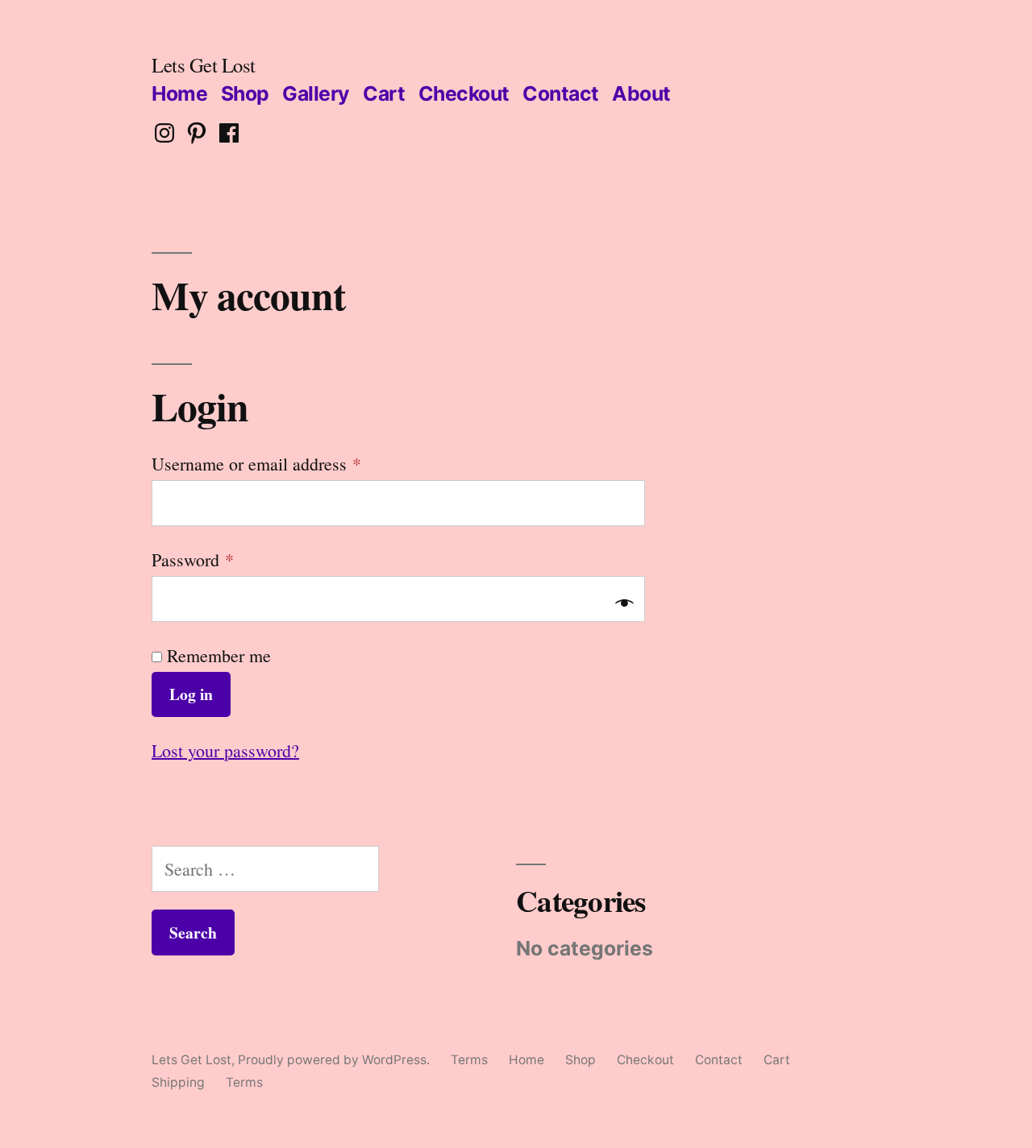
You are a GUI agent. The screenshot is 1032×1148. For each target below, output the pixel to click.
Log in (191, 694)
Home (179, 93)
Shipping (178, 1082)
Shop (245, 93)
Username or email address (256, 463)
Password (193, 559)
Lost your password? (225, 750)
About (641, 93)
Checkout (464, 93)
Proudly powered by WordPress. (335, 1059)
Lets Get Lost (204, 65)
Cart (384, 93)
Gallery (316, 93)
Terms (469, 1059)
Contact (560, 93)
